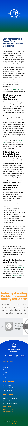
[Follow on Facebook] (5, 356)
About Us (6, 365)
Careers (5, 372)
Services (5, 367)
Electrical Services (9, 388)
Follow (10, 356)
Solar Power (7, 385)
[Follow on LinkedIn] (17, 356)
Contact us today (17, 276)
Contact (6, 377)
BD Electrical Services (15, 89)
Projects (5, 370)
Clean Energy (7, 390)
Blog (4, 375)
